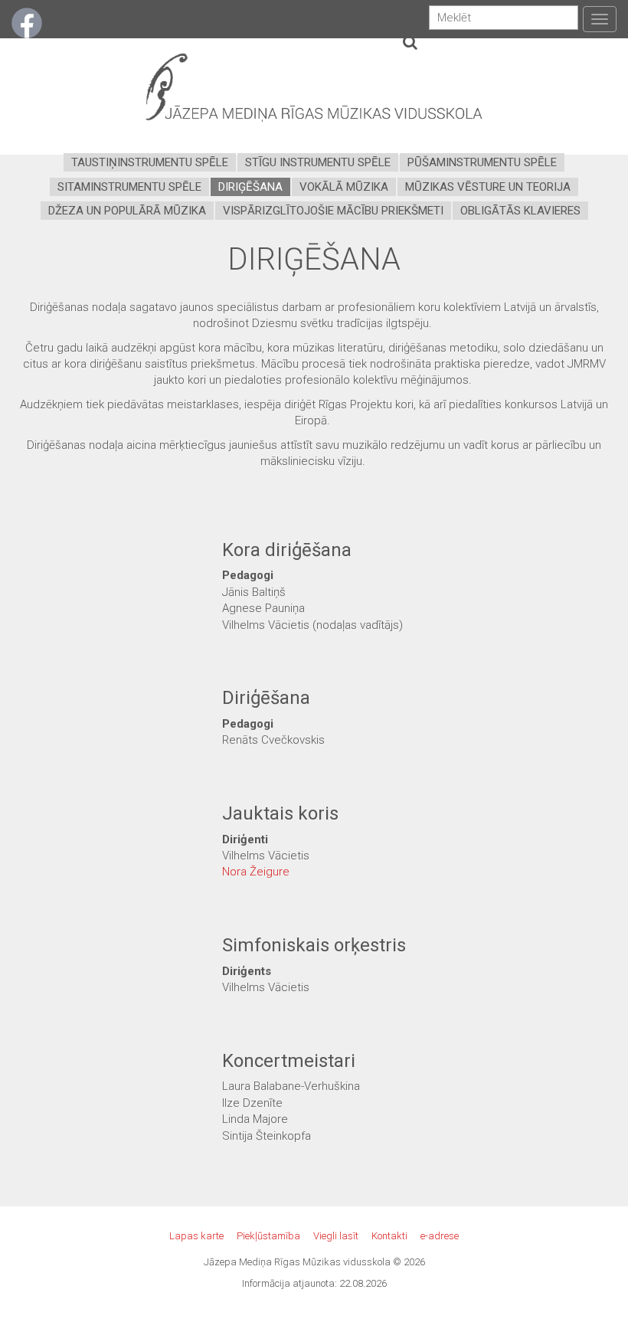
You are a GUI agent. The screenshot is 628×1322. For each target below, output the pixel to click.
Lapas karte (196, 1236)
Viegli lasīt (335, 1236)
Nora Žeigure (255, 872)
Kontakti (389, 1236)
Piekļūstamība (268, 1236)
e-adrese (439, 1236)
